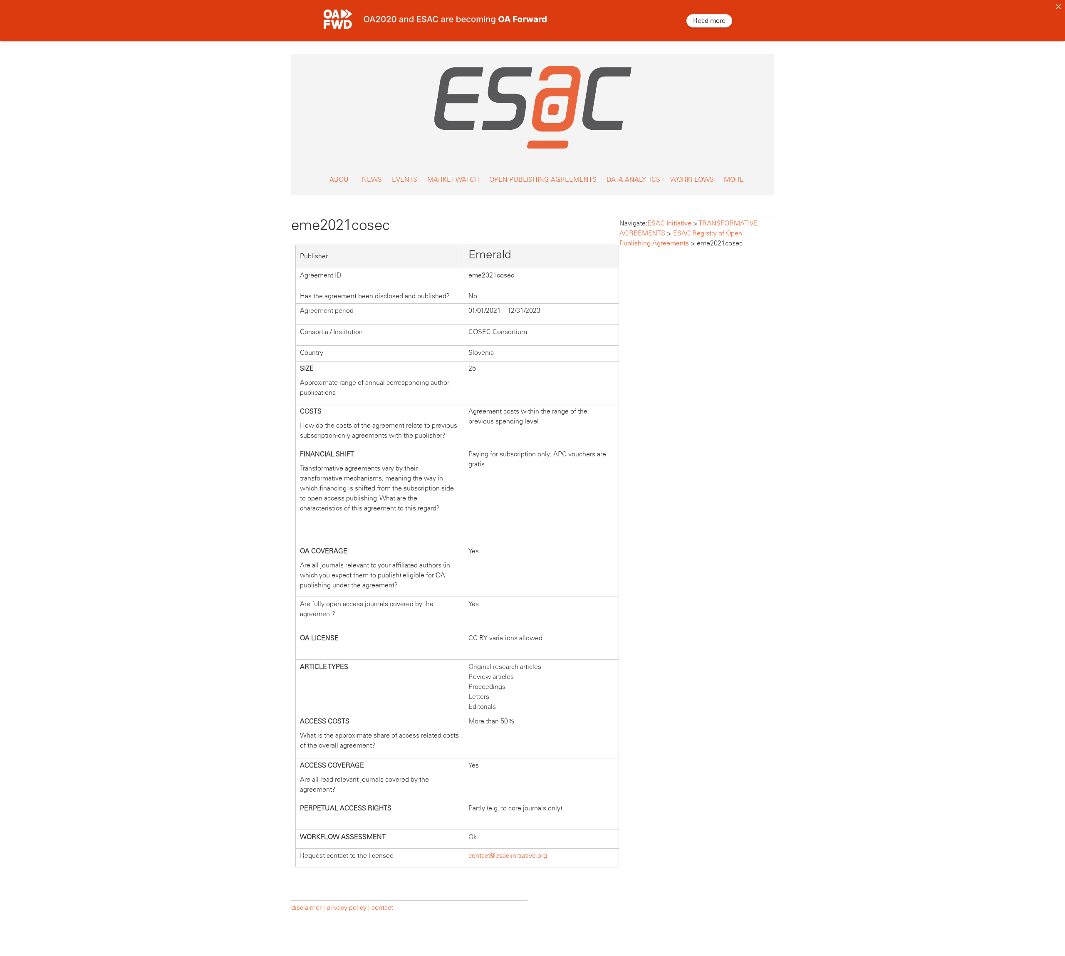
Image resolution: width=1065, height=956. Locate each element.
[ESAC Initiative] (532, 151)
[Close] (1058, 6)
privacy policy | (348, 907)
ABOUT (340, 179)
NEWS (372, 179)
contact (382, 907)
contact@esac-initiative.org (507, 855)
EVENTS (404, 179)
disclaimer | (309, 907)
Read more (709, 21)
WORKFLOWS (692, 179)
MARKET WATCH (453, 179)
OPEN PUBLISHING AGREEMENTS (543, 179)
